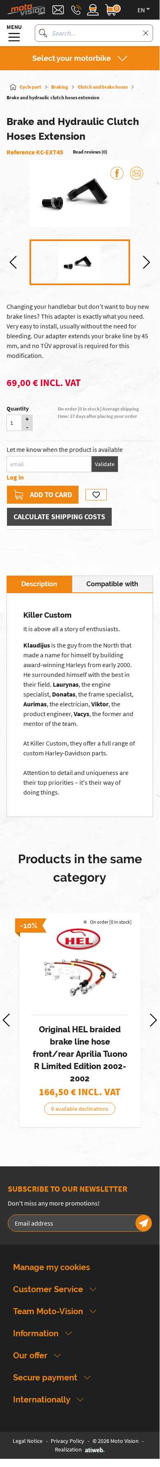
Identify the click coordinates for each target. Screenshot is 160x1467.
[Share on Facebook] (117, 173)
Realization (68, 1449)
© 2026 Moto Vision (115, 1441)
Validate (105, 464)
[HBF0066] (80, 966)
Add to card (51, 494)
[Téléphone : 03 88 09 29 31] (76, 10)
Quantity (18, 408)
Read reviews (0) (90, 152)
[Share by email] (136, 173)
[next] (146, 262)
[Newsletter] (143, 1223)
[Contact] (58, 10)
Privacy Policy (67, 1441)
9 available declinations (79, 1108)
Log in (15, 477)
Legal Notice (28, 1441)
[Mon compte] (93, 10)
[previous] (13, 262)
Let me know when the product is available (65, 449)
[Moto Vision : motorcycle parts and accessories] (26, 10)
